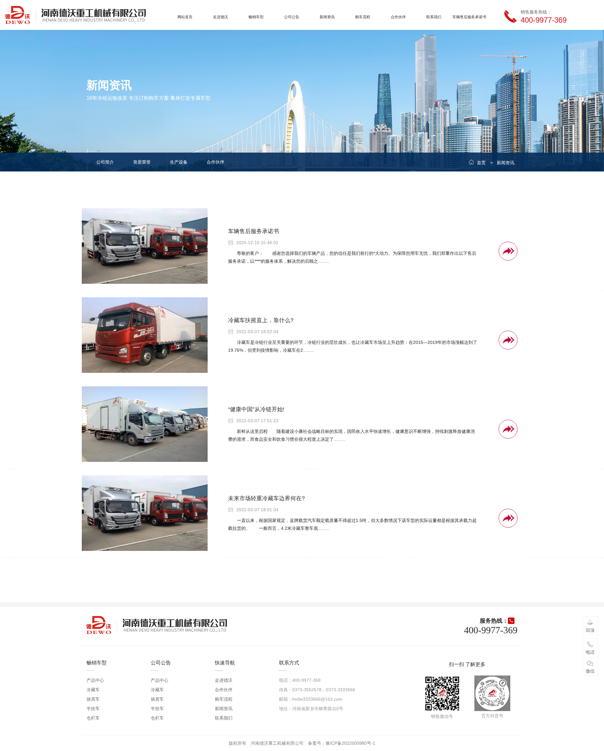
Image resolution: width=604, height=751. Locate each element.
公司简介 (105, 162)
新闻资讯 (327, 17)
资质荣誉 (142, 162)
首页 (481, 162)
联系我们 (433, 17)
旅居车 (93, 699)
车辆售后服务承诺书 (469, 17)
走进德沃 (220, 17)
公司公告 (291, 17)
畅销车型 (256, 17)
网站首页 (185, 17)
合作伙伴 (398, 17)
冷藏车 (93, 689)
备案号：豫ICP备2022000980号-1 (341, 743)
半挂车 (93, 708)
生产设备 (178, 162)
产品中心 (95, 680)
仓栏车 (93, 717)
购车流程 (362, 17)
